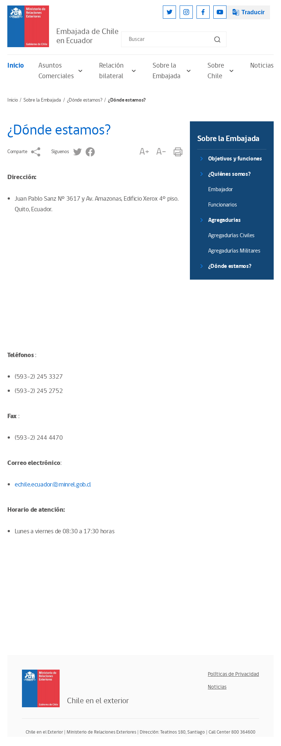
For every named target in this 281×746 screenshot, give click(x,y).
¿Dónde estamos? (84, 100)
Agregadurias (224, 220)
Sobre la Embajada (166, 71)
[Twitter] (169, 12)
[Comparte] (35, 151)
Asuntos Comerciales (56, 71)
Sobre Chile (215, 71)
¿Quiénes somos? (229, 174)
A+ (144, 151)
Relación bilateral (111, 71)
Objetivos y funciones (235, 159)
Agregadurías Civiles (231, 235)
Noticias (262, 66)
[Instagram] (186, 12)
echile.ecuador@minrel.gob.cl (53, 484)
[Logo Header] (28, 26)
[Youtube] (219, 12)
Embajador (220, 189)
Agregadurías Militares (234, 251)
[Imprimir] (178, 151)
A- (161, 151)
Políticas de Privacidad (233, 674)
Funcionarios (222, 205)
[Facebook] (203, 12)
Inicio (15, 66)
